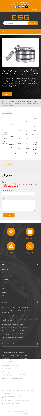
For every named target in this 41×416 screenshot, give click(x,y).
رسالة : (4, 199)
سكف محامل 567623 (8, 368)
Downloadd (5, 269)
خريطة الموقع (6, 273)
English (7, 10)
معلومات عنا (5, 279)
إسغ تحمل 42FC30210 (8, 362)
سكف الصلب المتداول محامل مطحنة (12, 378)
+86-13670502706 (10, 393)
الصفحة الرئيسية (32, 101)
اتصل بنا (4, 282)
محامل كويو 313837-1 (8, 371)
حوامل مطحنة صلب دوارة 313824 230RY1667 (15, 359)
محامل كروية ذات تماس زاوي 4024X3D (13, 337)
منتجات (4, 292)
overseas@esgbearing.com (21, 4)
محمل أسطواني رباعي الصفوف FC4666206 (15, 307)
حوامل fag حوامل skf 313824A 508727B (14, 355)
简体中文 (34, 10)
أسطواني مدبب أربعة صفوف (16, 101)
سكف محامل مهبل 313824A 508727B (13, 375)
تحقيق (7, 94)
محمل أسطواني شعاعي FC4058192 (12, 334)
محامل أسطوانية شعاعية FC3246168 (13, 324)
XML (3, 289)
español (21, 10)
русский (14, 10)
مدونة (3, 285)
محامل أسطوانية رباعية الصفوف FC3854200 (15, 330)
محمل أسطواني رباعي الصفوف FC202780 (14, 316)
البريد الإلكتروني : (7, 190)
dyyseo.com (24, 413)
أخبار (3, 295)
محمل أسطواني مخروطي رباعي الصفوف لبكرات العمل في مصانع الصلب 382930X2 (21, 185)
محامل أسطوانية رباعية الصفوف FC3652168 (15, 327)
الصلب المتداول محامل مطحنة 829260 (13, 352)
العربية (27, 10)
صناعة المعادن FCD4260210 (10, 365)
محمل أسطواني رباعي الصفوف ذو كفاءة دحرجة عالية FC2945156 (17, 311)
